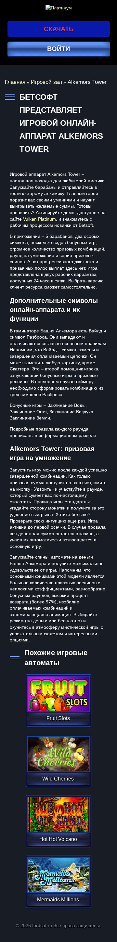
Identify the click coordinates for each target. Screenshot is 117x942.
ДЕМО (58, 701)
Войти (58, 48)
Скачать (58, 28)
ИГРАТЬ (58, 689)
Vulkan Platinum (39, 219)
